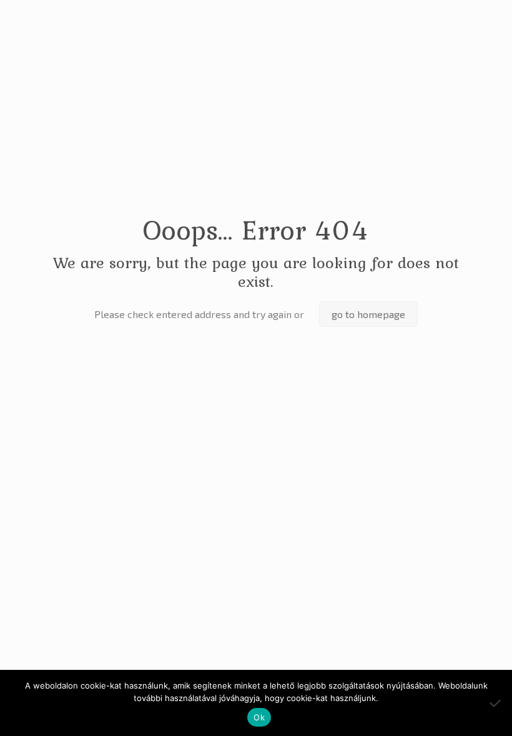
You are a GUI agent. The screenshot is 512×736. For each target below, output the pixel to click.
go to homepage (368, 314)
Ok (259, 717)
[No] (496, 703)
